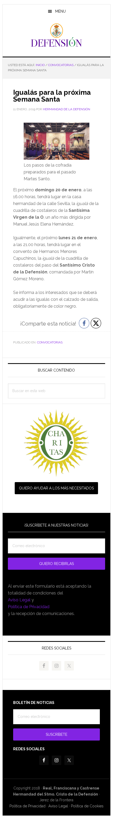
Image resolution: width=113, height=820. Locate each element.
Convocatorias (50, 342)
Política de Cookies (87, 806)
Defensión (57, 35)
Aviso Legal (19, 599)
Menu (60, 11)
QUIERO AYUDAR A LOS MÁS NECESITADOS (56, 488)
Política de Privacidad (28, 606)
